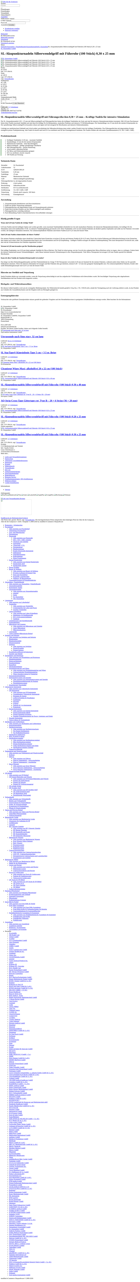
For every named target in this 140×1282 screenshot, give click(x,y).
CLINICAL (13, 1012)
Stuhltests (16, 619)
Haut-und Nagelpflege (20, 575)
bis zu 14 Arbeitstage (14, 341)
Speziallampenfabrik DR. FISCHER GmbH (23, 1236)
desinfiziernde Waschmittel (17, 685)
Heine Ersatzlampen (19, 558)
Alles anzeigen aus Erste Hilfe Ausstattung (27, 907)
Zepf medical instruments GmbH (19, 1275)
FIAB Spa (12, 1065)
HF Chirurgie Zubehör (16, 826)
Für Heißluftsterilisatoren (21, 733)
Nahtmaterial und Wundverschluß (16, 751)
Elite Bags (12, 1052)
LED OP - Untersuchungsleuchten (24, 854)
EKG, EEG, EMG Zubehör (22, 540)
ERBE (11, 1056)
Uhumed (12, 1251)
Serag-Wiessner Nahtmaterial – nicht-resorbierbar (29, 768)
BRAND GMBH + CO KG (18, 990)
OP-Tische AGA (18, 883)
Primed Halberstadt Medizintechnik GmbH (23, 1183)
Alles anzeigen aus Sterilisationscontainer (26, 740)
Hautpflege (12, 665)
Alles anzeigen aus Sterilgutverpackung (26, 729)
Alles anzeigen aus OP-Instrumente (24, 692)
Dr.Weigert (12, 1041)
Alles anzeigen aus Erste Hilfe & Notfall (22, 904)
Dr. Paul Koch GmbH (16, 1034)
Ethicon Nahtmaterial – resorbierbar (24, 762)
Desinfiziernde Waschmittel (22, 795)
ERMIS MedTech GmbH (17, 1060)
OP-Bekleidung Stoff (20, 793)
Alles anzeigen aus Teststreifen (23, 606)
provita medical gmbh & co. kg (19, 1187)
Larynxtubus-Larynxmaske (18, 929)
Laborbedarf (9, 600)
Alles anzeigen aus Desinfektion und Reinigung (24, 657)
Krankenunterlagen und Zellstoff (19, 894)
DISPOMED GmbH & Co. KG (19, 1030)
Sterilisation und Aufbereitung (14, 722)
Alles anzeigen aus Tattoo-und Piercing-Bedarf (24, 812)
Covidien (12, 1017)
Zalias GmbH (13, 1271)
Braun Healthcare (14, 992)
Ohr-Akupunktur (18, 598)
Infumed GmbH (14, 1109)
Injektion (12, 644)
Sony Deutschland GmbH (17, 1234)
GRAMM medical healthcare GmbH (21, 1080)
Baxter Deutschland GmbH (18, 970)
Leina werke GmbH (15, 1122)
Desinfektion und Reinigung (14, 655)
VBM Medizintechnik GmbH (18, 1256)
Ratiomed (12, 1190)
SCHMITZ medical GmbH (18, 1209)
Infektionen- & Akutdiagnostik (23, 615)
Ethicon (11, 757)
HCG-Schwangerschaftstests (22, 617)
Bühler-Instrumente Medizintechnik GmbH (23, 997)
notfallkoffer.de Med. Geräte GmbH (20, 1159)
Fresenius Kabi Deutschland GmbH (20, 1069)
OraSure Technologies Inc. (17, 1166)
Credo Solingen (14, 1021)
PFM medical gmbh (15, 1181)
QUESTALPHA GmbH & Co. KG (20, 1188)
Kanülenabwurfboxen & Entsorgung (21, 652)
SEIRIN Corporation (16, 1216)
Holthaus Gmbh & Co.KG (17, 1098)
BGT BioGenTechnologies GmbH (20, 977)
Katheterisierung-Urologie (17, 900)
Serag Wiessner (14, 764)
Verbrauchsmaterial (15, 815)
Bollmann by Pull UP (16, 984)
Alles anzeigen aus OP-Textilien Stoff (25, 790)
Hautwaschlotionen (15, 661)
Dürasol (11, 1045)
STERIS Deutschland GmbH (18, 1240)
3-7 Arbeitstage (13, 107)
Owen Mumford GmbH (16, 1170)
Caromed (12, 1003)
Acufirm (11, 938)
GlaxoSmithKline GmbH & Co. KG (21, 1076)
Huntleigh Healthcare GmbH (18, 1104)
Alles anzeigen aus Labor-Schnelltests (25, 613)
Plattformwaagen (18, 848)
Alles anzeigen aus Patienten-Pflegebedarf (22, 893)
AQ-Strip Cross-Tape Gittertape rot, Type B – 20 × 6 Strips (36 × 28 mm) (39, 400)
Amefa (11, 948)
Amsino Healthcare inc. (16, 951)
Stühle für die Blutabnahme (18, 863)
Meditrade (12, 1141)
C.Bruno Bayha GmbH (16, 999)
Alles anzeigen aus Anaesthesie (19, 924)
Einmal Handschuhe (15, 560)
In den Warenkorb (18, 103)
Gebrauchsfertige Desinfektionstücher (25, 672)
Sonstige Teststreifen (19, 610)
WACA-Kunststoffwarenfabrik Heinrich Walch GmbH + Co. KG (30, 1262)
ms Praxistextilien (14, 1153)
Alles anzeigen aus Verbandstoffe (20, 799)
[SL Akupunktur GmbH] (9, 58)
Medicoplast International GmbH (19, 1135)
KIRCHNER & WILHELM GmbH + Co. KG (24, 1119)
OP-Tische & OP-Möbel (17, 880)
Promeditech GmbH (15, 1185)
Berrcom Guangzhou (16, 973)
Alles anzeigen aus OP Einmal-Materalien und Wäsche (30, 779)
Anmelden (11, 25)
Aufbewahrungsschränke (17, 889)
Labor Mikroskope (19, 628)
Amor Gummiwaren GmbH (18, 949)
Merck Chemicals (14, 1146)
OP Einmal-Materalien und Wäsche (20, 777)
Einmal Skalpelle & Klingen (22, 714)
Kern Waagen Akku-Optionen (23, 841)
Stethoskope (17, 553)
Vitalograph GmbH (15, 1258)
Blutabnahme (13, 639)
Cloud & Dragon (14, 1014)
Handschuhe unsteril (19, 565)
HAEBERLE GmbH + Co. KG (19, 1084)
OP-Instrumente (14, 690)
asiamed (15, 593)
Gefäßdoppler (13, 823)
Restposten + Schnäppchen (13, 525)
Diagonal (12, 1027)
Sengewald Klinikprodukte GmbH (20, 1218)
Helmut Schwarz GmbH (17, 1091)
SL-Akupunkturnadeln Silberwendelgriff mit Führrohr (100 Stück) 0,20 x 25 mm (43, 416)
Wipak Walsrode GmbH (17, 1269)
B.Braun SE (13, 964)
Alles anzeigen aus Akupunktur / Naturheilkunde (25, 584)
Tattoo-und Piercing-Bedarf (14, 810)
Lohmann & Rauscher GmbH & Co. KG (22, 1126)
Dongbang (12, 1032)
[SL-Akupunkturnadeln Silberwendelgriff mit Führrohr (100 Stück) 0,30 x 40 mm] (28, 378)
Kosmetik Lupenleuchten (21, 576)
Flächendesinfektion (15, 666)
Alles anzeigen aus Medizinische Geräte (22, 819)
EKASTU (12, 1051)
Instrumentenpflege (15, 725)
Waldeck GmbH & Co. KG (18, 1264)
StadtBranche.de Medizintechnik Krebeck (14, 518)
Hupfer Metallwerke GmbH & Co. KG (21, 1106)
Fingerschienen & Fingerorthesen (20, 802)
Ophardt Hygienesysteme (17, 1165)
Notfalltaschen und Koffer (21, 916)
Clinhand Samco (14, 1010)
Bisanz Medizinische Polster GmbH (20, 979)
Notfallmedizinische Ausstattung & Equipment (24, 913)
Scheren (15, 703)
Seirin (15, 595)
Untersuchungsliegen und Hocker (24, 870)
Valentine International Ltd (17, 1255)
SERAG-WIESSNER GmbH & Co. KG (22, 1220)
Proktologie (17, 707)
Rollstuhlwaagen (18, 847)
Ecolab (11, 1047)
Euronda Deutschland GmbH (18, 1063)
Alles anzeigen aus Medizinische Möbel (22, 861)
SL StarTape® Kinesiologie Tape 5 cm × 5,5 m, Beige (28, 352)
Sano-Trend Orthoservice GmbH (19, 1205)
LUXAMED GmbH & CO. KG (19, 1128)
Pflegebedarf (13, 898)
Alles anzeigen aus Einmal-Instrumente (25, 711)
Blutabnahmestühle (15, 641)
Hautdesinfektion (14, 663)
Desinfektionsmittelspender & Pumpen (25, 681)
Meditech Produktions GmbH (18, 1139)
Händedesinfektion (15, 659)
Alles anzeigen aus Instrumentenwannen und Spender (30, 679)
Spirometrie (17, 543)
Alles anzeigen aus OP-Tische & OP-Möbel (27, 882)
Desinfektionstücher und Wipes (19, 668)
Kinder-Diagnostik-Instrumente (23, 551)
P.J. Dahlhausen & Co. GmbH (19, 1172)
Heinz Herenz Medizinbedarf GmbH (21, 1089)
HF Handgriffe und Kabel (21, 832)
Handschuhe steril (19, 564)
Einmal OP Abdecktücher (21, 780)
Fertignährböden (14, 622)
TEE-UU (12, 1249)
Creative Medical (14, 1019)
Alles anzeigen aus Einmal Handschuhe (26, 562)
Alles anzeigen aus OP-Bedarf (19, 775)
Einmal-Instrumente (15, 709)
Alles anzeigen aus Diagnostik (23, 538)
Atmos (11, 962)
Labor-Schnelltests (15, 611)
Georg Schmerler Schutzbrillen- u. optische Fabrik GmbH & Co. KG (31, 1073)
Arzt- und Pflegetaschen (17, 532)
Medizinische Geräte (11, 817)
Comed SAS (13, 1016)
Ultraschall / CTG (19, 545)
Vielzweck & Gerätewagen (22, 878)
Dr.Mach (12, 1038)
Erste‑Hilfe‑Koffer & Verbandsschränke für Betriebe (30, 909)
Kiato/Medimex (14, 1117)
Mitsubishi (12, 1152)
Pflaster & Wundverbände (17, 808)
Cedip (11, 1005)
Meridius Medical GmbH (17, 1148)
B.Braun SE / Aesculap (16, 966)
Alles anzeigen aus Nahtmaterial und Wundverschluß (26, 753)
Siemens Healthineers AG (17, 1225)
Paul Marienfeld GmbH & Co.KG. (20, 1177)
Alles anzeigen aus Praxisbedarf (19, 529)
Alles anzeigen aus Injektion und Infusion (22, 637)
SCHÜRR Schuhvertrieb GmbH (19, 1212)
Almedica (12, 944)
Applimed (12, 953)
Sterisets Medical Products (17, 1242)
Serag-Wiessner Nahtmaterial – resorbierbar (27, 769)
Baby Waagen (17, 843)
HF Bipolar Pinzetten (20, 830)
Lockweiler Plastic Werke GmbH (20, 1124)
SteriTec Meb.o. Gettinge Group (19, 1244)
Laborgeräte (13, 632)
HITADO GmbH (14, 1097)
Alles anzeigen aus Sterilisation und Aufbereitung (25, 723)
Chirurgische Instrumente (13, 687)
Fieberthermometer (19, 554)
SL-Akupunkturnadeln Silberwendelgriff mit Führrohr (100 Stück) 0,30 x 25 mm (43, 434)
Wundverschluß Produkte (17, 771)
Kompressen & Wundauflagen (19, 806)
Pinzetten (16, 701)
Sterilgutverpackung (15, 727)
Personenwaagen (18, 845)
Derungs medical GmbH (17, 1023)
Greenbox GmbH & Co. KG (18, 1082)
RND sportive (13, 1198)
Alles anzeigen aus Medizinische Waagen (26, 839)
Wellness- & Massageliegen (22, 578)
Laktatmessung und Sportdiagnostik (20, 621)
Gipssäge (12, 825)
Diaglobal (12, 1025)
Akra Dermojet (14, 942)
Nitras (11, 1157)
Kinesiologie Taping (15, 587)
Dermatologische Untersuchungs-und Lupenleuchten (30, 856)
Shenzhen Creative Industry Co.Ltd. (20, 1223)
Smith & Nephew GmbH (17, 1231)
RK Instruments (14, 1196)
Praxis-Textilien (14, 567)
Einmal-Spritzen (18, 650)
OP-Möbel (16, 887)
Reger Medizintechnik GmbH (18, 1194)
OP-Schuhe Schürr (15, 786)
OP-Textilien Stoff (15, 788)
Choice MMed (13, 1006)
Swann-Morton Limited (16, 1245)
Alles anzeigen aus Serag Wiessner (24, 766)
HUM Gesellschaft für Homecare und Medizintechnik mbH (28, 1102)
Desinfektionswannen (20, 683)
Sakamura (12, 1203)
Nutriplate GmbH (14, 1161)
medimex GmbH (14, 1137)
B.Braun (12, 755)
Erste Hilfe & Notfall (11, 902)
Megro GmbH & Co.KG (17, 1142)
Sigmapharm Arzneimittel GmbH (19, 1227)
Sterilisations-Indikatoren (17, 734)
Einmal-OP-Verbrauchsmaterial (23, 784)
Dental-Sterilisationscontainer (22, 744)
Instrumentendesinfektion (17, 676)
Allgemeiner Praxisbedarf (17, 531)
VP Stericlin (13, 1260)
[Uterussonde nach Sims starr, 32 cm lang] (15, 330)
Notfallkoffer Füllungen (20, 918)
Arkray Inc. (13, 955)
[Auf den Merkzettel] (1, 105)
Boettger (12, 983)
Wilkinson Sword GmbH (17, 1267)
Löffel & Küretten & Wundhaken (24, 698)
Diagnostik (12, 536)
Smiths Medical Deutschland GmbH (20, 1233)
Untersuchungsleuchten (16, 850)
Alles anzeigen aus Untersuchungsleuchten (27, 852)
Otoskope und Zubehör (20, 542)
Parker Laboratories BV (16, 1174)
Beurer (11, 975)
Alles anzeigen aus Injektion (22, 646)
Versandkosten (9, 79)
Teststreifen (12, 604)
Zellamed (12, 1273)
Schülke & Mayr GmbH (17, 1210)
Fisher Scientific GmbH (16, 1067)
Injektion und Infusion (12, 635)
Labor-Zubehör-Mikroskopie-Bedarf (21, 633)
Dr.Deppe (12, 1036)
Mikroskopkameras (19, 630)
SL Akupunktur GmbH (16, 1229)
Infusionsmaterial (14, 643)
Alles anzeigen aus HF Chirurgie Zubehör (26, 828)
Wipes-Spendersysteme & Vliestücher (25, 674)
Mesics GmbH (13, 1150)
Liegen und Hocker (15, 865)
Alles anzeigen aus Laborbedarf (19, 602)
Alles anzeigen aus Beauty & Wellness (25, 571)
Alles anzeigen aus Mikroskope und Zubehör (27, 626)
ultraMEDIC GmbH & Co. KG (19, 1253)
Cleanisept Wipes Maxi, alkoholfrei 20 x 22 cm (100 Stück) (31, 368)
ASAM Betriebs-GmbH (17, 957)
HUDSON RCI (14, 1100)
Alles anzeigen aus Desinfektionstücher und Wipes (29, 670)
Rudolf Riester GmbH (16, 1201)
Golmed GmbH (14, 1078)
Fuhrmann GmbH (15, 1071)
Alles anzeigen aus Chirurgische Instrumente (23, 689)
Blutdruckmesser (18, 549)
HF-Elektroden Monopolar (21, 836)
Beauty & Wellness (15, 569)
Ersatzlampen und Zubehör (22, 858)
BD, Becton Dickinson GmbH (19, 972)
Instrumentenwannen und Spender (20, 678)
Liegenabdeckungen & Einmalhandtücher (22, 580)
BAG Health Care (15, 968)
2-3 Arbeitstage (13, 357)
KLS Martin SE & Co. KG (18, 1120)
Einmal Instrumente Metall (21, 712)
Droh (10, 1043)
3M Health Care (14, 935)
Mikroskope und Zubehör (17, 624)
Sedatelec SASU (14, 1214)
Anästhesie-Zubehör (15, 926)
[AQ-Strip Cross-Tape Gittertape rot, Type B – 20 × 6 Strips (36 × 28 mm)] (25, 394)
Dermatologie (13, 534)
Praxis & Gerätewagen (16, 872)
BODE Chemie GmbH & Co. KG (20, 981)
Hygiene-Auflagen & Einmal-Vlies (24, 573)
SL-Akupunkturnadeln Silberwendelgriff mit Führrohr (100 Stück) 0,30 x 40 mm (43, 384)
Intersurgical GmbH (15, 1111)
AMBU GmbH (14, 946)
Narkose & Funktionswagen (22, 876)
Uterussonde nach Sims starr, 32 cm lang (22, 336)
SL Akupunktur (18, 597)
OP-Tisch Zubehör (19, 885)
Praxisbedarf (9, 527)
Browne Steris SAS (15, 994)
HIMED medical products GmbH (20, 1095)
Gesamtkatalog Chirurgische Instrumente (26, 694)
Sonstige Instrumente (16, 718)
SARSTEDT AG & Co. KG (18, 1207)
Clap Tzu (12, 1008)
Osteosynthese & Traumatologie (19, 720)
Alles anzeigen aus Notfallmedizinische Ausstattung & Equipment (34, 915)
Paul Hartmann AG (15, 1176)
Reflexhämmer (18, 556)
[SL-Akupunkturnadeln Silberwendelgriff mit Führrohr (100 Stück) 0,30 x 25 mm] (28, 428)
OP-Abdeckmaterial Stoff (21, 791)
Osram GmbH (13, 1168)
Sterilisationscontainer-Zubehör (23, 747)
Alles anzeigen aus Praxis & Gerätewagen (26, 874)
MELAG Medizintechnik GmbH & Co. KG (23, 1144)
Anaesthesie (9, 922)
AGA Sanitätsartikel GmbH (18, 940)
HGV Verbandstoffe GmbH (18, 1093)
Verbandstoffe (9, 797)
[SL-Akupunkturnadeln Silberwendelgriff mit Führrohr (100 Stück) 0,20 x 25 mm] (28, 410)
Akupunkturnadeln (15, 589)
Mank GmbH (13, 1131)
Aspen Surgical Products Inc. (18, 961)
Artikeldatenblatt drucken (9, 112)
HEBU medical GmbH (16, 1085)
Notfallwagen (17, 920)
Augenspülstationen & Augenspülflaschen (26, 911)
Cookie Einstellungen (12, 483)
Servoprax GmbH (15, 1221)
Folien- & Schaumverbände (18, 804)
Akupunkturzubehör (15, 586)
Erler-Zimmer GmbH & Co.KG (19, 1058)
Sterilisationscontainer (16, 738)
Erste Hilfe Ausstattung (16, 905)
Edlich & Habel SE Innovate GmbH (20, 1049)
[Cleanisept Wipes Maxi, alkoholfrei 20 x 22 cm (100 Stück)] (21, 362)
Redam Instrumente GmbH (18, 1192)
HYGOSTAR (13, 1108)
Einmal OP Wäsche (19, 782)
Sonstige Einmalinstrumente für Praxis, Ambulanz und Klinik (33, 716)
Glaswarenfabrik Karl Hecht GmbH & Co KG (24, 1074)
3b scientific (13, 933)
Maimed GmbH (14, 1130)
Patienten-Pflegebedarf (12, 891)
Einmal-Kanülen (18, 648)
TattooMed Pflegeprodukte (17, 814)
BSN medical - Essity (16, 995)
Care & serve (13, 1001)
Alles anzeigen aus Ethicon (22, 758)
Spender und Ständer (16, 654)
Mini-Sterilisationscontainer (22, 742)
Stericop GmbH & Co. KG (18, 1238)
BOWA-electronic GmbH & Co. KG (21, 988)
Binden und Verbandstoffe (17, 801)
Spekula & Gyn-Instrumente (22, 705)
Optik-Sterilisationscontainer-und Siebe (25, 746)
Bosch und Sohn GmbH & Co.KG (20, 986)
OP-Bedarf (8, 773)
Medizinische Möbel (11, 859)
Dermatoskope (18, 547)
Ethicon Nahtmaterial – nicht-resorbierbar (26, 760)
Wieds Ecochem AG (15, 1266)
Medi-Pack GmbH (15, 1133)
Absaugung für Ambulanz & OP (19, 821)
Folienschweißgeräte (15, 749)
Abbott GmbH (13, 937)
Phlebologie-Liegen (19, 869)
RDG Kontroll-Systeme (16, 736)
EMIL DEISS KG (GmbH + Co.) (20, 1054)
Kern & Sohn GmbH (16, 1115)
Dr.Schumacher (14, 1040)
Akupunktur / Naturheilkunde (14, 582)
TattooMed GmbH (15, 1247)
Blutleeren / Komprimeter (17, 927)
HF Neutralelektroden (20, 834)
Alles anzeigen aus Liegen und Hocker (25, 867)
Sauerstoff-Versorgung (16, 896)
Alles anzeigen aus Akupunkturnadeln (25, 591)
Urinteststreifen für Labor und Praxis (25, 608)
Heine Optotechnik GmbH (17, 1087)
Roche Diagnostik (15, 1199)
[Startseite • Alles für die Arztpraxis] (9, 2)
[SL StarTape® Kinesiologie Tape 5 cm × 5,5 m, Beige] (19, 346)
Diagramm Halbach (15, 1029)
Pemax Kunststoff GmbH (17, 1179)
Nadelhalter (17, 700)
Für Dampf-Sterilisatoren (21, 731)
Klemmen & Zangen (19, 696)
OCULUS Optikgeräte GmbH (19, 1163)
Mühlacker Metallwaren (16, 1155)
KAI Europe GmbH (15, 1113)
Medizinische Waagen (16, 837)
